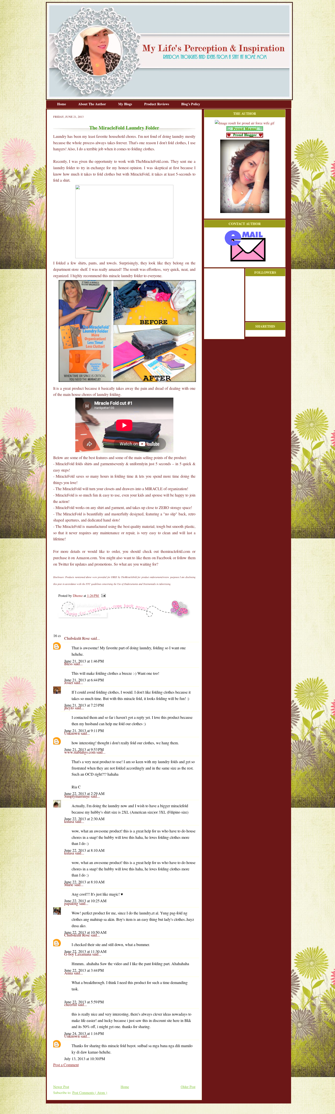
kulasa (69, 821)
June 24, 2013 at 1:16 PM (84, 1033)
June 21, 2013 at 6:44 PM (84, 679)
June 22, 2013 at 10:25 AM (85, 900)
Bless (69, 663)
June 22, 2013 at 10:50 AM (85, 932)
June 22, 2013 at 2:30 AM (84, 818)
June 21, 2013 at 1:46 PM (84, 661)
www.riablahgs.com (80, 752)
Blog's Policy (190, 104)
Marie (69, 884)
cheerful (71, 1004)
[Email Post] (103, 595)
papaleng (71, 903)
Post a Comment (66, 1064)
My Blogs (125, 104)
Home (62, 104)
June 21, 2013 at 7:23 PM (84, 705)
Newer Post (61, 1086)
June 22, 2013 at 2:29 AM (84, 793)
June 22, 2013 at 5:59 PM (84, 1001)
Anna (69, 972)
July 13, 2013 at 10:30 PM (84, 1058)
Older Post (188, 1086)
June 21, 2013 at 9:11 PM (84, 730)
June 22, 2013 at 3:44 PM (84, 970)
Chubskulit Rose (77, 638)
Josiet (69, 682)
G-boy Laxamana (78, 954)
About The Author (92, 104)
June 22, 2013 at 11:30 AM (85, 951)
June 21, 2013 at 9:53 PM (84, 749)
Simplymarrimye (77, 796)
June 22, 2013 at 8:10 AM (84, 850)
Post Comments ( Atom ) (89, 1092)
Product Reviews (157, 104)
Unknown (72, 733)
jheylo (69, 707)
